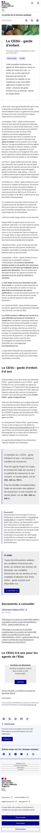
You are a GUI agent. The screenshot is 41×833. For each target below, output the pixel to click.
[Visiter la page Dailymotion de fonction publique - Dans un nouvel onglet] (27, 754)
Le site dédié (10, 591)
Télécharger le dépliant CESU (13, 609)
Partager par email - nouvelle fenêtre (21, 719)
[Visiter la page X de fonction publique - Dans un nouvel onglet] (10, 754)
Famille (22, 58)
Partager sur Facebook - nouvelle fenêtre (15, 719)
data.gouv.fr (23, 801)
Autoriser (20, 682)
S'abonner (7, 739)
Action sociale (11, 58)
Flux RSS (20, 769)
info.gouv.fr (6, 797)
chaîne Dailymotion (28, 705)
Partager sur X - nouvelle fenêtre (10, 719)
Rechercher (32, 3)
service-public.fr (21, 797)
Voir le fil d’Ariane (7, 20)
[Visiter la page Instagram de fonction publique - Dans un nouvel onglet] (15, 754)
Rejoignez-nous (20, 763)
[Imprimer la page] (37, 20)
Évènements (20, 767)
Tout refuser (20, 823)
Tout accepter (21, 817)
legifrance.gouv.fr (8, 801)
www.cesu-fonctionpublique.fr (21, 427)
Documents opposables (20, 765)
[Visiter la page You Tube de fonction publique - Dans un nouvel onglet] (21, 754)
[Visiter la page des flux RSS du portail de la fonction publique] (33, 754)
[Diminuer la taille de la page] (32, 20)
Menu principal (38, 3)
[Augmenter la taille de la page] (26, 20)
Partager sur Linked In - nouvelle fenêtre (4, 719)
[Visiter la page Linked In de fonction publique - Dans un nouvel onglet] (4, 754)
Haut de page (9, 724)
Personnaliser (20, 829)
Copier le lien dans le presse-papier (27, 719)
